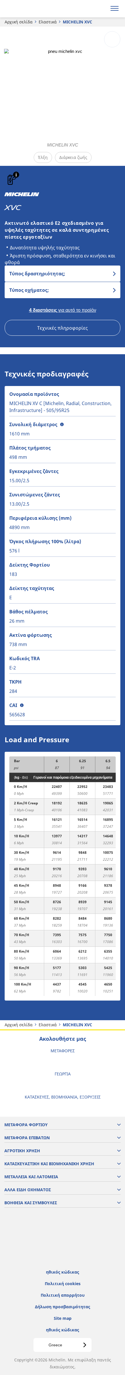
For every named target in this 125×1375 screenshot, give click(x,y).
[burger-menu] (114, 8)
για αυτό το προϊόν (62, 310)
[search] (100, 8)
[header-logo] (27, 8)
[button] (16, 175)
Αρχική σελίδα (19, 22)
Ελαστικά (48, 22)
